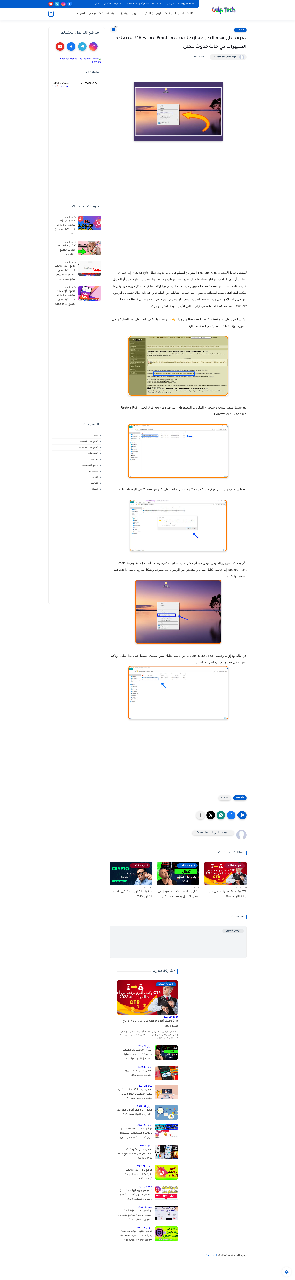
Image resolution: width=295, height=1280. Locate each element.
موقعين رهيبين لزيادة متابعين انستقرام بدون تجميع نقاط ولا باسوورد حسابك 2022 (135, 1215)
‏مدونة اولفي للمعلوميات (225, 57)
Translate (63, 87)
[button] (231, 815)
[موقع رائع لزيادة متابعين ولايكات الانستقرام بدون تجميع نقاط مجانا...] (89, 293)
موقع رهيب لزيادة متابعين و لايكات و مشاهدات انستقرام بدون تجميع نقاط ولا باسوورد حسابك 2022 (135, 1134)
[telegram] (57, 4)
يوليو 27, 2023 (171, 1017)
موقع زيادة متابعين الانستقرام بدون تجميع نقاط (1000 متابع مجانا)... (64, 273)
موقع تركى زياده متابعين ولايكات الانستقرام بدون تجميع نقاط (138, 1174)
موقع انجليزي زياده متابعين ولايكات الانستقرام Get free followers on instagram (136, 1236)
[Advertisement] (178, 182)
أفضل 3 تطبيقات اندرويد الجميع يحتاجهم (66, 250)
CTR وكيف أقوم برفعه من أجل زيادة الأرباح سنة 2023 (150, 1024)
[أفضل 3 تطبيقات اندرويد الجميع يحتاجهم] (89, 248)
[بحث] (51, 14)
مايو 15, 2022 (145, 1187)
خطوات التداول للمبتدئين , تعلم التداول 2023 (132, 894)
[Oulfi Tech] (223, 10)
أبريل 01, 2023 (145, 1046)
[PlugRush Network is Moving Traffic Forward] (76, 62)
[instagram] (63, 4)
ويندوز (124, 13)
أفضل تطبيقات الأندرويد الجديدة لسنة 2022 (138, 1073)
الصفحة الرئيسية (186, 4)
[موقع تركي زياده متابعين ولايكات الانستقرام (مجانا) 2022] (89, 223)
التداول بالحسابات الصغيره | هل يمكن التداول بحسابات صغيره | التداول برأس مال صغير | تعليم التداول (136, 1055)
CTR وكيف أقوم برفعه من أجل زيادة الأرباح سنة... (228, 894)
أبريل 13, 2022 (145, 1067)
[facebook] (69, 4)
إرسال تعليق (233, 931)
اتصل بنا (96, 4)
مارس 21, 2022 (144, 1166)
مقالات (191, 13)
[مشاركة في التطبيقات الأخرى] (200, 815)
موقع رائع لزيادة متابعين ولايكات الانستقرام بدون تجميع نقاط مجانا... (64, 298)
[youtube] (50, 4)
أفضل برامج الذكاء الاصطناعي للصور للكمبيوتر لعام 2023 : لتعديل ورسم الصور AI (135, 1094)
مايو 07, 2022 (145, 1207)
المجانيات (170, 13)
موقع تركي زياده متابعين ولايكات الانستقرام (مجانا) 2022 (65, 228)
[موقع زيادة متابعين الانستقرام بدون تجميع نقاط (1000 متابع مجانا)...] (89, 268)
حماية (114, 13)
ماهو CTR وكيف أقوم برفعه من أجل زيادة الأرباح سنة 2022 (134, 1112)
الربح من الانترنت (152, 13)
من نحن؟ (169, 4)
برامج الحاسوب (86, 13)
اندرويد (135, 13)
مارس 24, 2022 (144, 1228)
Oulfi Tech (212, 1255)
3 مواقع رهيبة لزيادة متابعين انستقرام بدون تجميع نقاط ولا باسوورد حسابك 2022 (135, 1195)
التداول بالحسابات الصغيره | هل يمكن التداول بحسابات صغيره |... (178, 896)
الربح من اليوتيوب (89, 447)
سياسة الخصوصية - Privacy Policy (144, 4)
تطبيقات (103, 13)
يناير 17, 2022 (145, 1146)
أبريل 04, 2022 (144, 1106)
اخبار (181, 13)
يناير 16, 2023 (145, 1086)
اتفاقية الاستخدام (113, 4)
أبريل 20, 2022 (144, 1125)
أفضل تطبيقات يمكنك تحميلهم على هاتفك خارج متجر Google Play (134, 1154)
